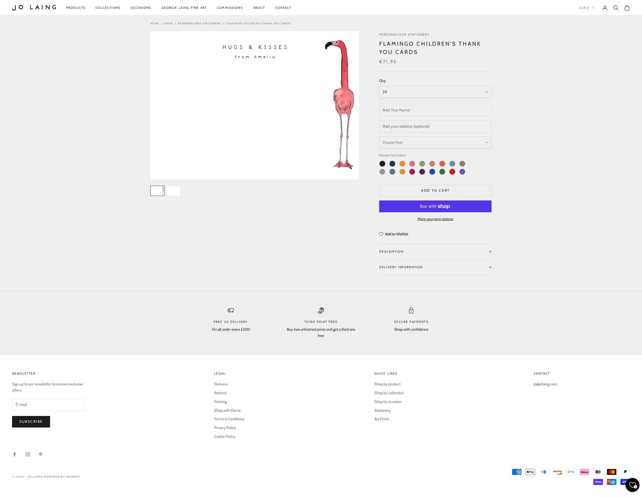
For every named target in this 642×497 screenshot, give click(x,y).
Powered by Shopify (62, 476)
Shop (169, 23)
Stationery (382, 410)
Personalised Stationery (199, 23)
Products (76, 8)
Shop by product (387, 384)
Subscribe (31, 421)
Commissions (230, 8)
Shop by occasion (388, 401)
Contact (283, 8)
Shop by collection (389, 393)
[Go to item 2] (174, 191)
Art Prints (381, 419)
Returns (220, 393)
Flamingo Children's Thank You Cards (258, 23)
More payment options (435, 219)
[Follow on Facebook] (14, 454)
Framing (220, 401)
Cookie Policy (224, 436)
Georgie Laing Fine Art (184, 8)
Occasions (140, 8)
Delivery (221, 384)
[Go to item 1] (157, 191)
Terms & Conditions (229, 419)
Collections (108, 8)
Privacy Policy (225, 427)
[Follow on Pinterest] (40, 454)
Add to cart (435, 190)
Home (154, 23)
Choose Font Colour (392, 155)
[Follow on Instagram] (27, 454)
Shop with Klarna (227, 410)
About (259, 8)
